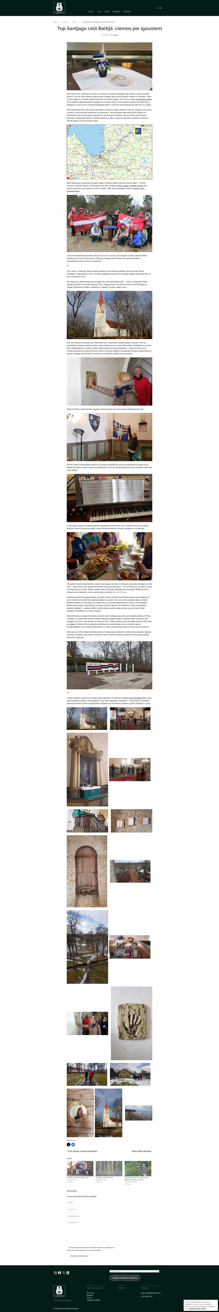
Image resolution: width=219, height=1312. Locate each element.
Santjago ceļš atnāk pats (104, 1177)
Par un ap (90, 1293)
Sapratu (203, 1308)
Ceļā (99, 11)
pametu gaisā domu (144, 99)
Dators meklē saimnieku (141, 1151)
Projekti (127, 11)
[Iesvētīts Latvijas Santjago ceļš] (80, 1168)
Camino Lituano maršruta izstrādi (130, 186)
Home (56, 22)
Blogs (65, 22)
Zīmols (89, 1298)
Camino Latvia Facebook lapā (134, 698)
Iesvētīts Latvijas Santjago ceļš (78, 1177)
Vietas (90, 11)
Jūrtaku (72, 624)
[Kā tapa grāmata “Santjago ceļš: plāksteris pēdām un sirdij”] (138, 1168)
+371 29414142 (147, 1296)
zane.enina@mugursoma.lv (151, 1293)
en (161, 8)
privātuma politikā (194, 1308)
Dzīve (107, 11)
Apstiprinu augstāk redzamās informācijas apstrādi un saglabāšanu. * (92, 1247)
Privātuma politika (93, 1300)
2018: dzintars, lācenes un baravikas (82, 1151)
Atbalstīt (90, 1295)
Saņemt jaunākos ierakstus (125, 1278)
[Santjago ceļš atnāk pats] (109, 1168)
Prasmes (116, 11)
